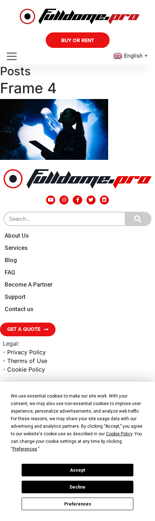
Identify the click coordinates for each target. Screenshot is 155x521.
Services (16, 247)
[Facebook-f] (77, 200)
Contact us (19, 309)
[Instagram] (63, 200)
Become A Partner (29, 284)
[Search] (138, 218)
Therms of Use (27, 360)
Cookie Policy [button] (119, 433)
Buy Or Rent (77, 40)
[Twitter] (91, 200)
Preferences (77, 504)
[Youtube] (50, 200)
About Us (17, 235)
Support (15, 296)
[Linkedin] (104, 200)
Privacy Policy (26, 352)
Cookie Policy (26, 369)
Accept (77, 470)
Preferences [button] (25, 449)
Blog (11, 260)
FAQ (10, 272)
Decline (77, 487)
